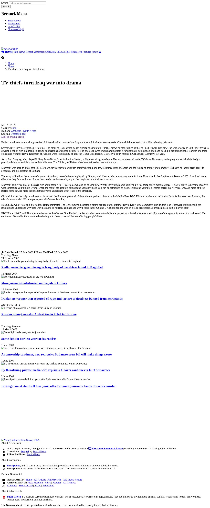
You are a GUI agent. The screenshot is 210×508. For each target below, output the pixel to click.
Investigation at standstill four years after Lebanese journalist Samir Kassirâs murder (58, 386)
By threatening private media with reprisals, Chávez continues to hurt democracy (55, 370)
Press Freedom (35, 482)
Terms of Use (26, 485)
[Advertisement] (50, 40)
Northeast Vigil (16, 29)
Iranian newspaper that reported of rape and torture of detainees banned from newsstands (62, 298)
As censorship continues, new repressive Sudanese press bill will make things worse (56, 354)
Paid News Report (23, 51)
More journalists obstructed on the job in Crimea (34, 283)
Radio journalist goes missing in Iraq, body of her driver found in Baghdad (52, 267)
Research (77, 51)
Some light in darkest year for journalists (28, 338)
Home (11, 63)
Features (87, 51)
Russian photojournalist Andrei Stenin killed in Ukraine (38, 314)
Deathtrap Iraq (18, 133)
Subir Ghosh (14, 20)
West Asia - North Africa (23, 130)
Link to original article (12, 136)
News (95, 51)
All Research (54, 479)
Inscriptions (14, 23)
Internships (48, 485)
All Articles (40, 479)
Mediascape (39, 51)
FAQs (37, 485)
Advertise (12, 485)
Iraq (14, 128)
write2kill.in (14, 26)
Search (4, 2)
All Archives (69, 482)
